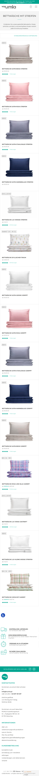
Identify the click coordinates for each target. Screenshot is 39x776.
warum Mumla (6, 732)
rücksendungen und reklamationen (13, 758)
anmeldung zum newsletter (11, 752)
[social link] (30, 669)
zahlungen (5, 755)
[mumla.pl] (9, 7)
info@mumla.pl (7, 691)
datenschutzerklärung (9, 740)
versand (4, 760)
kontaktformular (7, 750)
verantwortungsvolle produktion (12, 729)
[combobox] (25, 36)
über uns (4, 727)
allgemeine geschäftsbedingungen (13, 737)
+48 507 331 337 (16, 694)
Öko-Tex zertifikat (7, 735)
